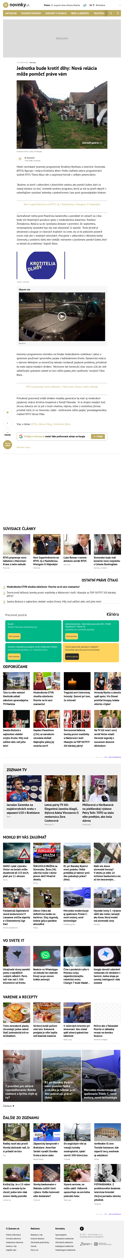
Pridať (100, 436)
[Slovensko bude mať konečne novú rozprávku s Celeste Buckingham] (107, 544)
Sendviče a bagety (101, 1039)
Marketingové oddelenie (65, 1250)
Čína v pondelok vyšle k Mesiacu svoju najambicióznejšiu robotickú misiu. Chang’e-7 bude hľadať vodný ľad (76, 976)
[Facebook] (82, 1228)
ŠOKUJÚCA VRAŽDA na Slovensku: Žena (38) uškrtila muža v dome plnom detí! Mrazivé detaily (45, 872)
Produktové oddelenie (64, 1238)
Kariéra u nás (11, 1246)
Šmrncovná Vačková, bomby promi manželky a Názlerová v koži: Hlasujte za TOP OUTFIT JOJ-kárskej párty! (61, 594)
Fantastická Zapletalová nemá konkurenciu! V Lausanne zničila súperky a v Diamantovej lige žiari (16, 917)
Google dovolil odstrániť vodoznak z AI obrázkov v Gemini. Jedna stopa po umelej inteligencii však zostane (107, 976)
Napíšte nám (11, 1250)
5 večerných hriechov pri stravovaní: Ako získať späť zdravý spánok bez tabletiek (77, 1031)
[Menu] (117, 13)
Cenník (33, 1246)
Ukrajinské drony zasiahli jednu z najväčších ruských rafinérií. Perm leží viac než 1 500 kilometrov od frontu (16, 976)
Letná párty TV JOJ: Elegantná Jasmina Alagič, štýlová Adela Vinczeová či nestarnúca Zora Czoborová (62, 813)
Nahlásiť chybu (23, 447)
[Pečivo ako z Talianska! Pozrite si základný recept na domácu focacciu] (107, 1012)
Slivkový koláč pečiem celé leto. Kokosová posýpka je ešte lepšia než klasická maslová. (45, 1031)
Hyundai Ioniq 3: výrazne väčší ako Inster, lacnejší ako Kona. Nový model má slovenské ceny (107, 915)
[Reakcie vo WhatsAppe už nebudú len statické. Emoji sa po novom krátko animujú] (46, 956)
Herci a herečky (80, 13)
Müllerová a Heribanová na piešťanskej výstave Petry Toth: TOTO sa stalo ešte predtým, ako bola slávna (98, 813)
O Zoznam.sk (12, 1228)
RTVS (34, 424)
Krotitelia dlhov (62, 424)
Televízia (99, 13)
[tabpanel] (62, 594)
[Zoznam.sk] (87, 1244)
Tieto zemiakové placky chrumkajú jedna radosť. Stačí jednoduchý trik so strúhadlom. (16, 1031)
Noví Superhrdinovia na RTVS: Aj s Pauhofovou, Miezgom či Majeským (62, 204)
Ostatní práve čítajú (100, 580)
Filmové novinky (31, 13)
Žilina (5, 880)
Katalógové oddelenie (64, 1246)
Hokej (35, 927)
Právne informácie (13, 1235)
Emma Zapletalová (10, 927)
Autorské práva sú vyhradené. (92, 1236)
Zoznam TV (17, 769)
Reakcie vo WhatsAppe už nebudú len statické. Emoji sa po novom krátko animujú (45, 974)
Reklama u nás (36, 1235)
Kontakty (60, 1228)
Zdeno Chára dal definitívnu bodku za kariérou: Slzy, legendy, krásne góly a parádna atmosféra (45, 917)
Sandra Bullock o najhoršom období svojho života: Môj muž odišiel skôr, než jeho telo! (54, 601)
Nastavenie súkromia (14, 1242)
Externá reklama (37, 1238)
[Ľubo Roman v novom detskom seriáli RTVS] (77, 544)
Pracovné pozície (16, 615)
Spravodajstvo (61, 1235)
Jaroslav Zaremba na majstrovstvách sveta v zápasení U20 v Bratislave (23, 809)
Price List (34, 1250)
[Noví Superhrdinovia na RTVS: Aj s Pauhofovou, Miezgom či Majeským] (46, 544)
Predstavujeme (69, 924)
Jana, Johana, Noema (70, 5)
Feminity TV (49, 824)
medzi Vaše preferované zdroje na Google (54, 436)
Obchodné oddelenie (64, 1242)
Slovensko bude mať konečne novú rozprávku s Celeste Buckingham (107, 561)
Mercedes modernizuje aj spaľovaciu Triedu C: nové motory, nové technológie (76, 915)
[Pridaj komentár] (7, 412)
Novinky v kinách (56, 13)
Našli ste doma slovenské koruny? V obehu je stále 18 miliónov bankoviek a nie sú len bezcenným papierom (107, 872)
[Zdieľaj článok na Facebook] (7, 423)
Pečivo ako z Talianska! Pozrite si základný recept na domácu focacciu (106, 1031)
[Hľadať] (110, 13)
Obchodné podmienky (40, 1242)
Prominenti (86, 824)
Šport (9, 816)
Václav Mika (45, 424)
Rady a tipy (68, 1039)
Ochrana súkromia (13, 1238)
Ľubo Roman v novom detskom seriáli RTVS (75, 559)
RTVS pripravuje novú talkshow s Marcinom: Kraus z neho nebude (62, 386)
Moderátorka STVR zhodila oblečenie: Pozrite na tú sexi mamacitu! (43, 586)
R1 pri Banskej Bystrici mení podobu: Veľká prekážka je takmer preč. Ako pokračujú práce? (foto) (77, 872)
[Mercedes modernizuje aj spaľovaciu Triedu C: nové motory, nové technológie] (77, 897)
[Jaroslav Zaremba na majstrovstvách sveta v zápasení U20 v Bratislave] (24, 788)
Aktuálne (11, 13)
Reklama (35, 1228)
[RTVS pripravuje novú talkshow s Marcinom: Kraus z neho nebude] (16, 544)
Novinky (32, 62)
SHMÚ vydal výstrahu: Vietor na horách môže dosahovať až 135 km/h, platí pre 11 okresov (16, 871)
